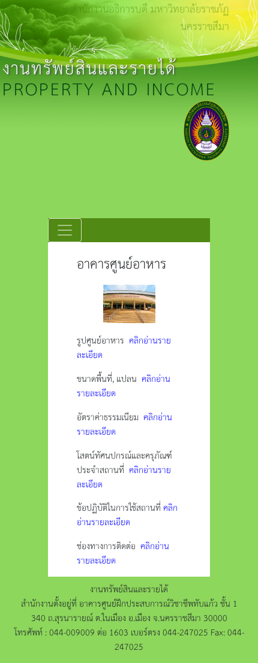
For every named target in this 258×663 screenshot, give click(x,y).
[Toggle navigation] (65, 230)
